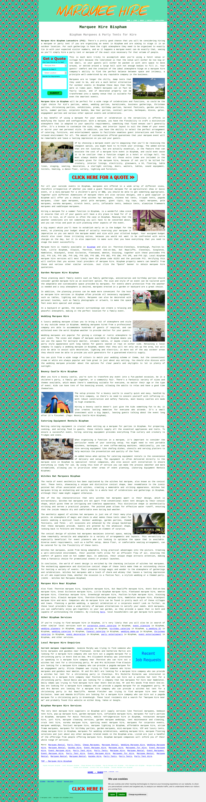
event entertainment (150, 634)
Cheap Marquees (91, 745)
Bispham (91, 247)
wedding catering (61, 631)
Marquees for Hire (136, 748)
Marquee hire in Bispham (55, 102)
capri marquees (148, 201)
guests (78, 214)
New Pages (51, 781)
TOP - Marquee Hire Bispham (56, 761)
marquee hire (48, 259)
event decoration (76, 634)
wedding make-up (130, 631)
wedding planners (50, 629)
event (121, 223)
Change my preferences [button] (137, 794)
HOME (128, 20)
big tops (131, 201)
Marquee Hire (116, 748)
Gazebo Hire (74, 748)
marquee (120, 49)
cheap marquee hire (52, 731)
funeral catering (95, 631)
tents (95, 545)
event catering (84, 629)
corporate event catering (101, 626)
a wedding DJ (153, 629)
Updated (59, 781)
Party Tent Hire (82, 751)
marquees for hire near (138, 680)
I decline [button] (122, 794)
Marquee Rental (56, 745)
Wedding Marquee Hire (133, 745)
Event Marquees (155, 751)
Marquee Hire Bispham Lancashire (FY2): (64, 41)
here (102, 612)
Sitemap (42, 781)
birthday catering (120, 629)
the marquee (81, 233)
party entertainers (112, 634)
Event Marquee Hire (95, 748)
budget (134, 233)
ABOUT (142, 20)
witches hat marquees (82, 514)
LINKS (135, 20)
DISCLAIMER (159, 20)
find (49, 589)
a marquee (118, 440)
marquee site (48, 462)
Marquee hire (48, 247)
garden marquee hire (63, 281)
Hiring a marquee (50, 211)
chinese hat (122, 198)
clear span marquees (66, 201)
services (70, 626)
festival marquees (143, 711)
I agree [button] (112, 794)
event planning (141, 626)
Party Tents (73, 745)
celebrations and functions (128, 102)
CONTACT (150, 20)
